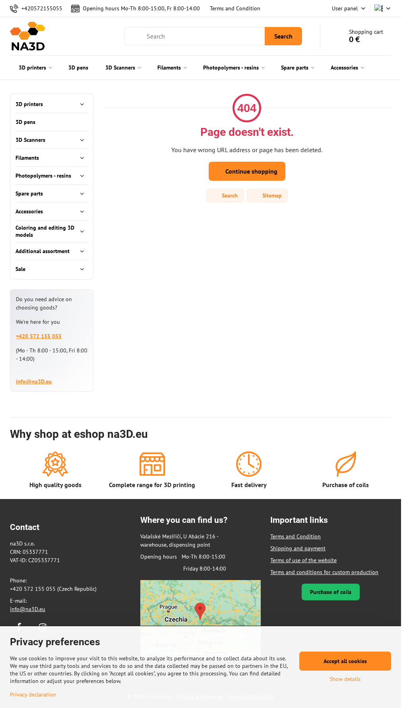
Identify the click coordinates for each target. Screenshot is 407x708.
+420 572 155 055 (39, 336)
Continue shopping (250, 171)
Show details (344, 679)
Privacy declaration (33, 694)
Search (283, 36)
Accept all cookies (345, 661)
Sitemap (271, 195)
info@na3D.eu (34, 381)
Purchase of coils (330, 592)
